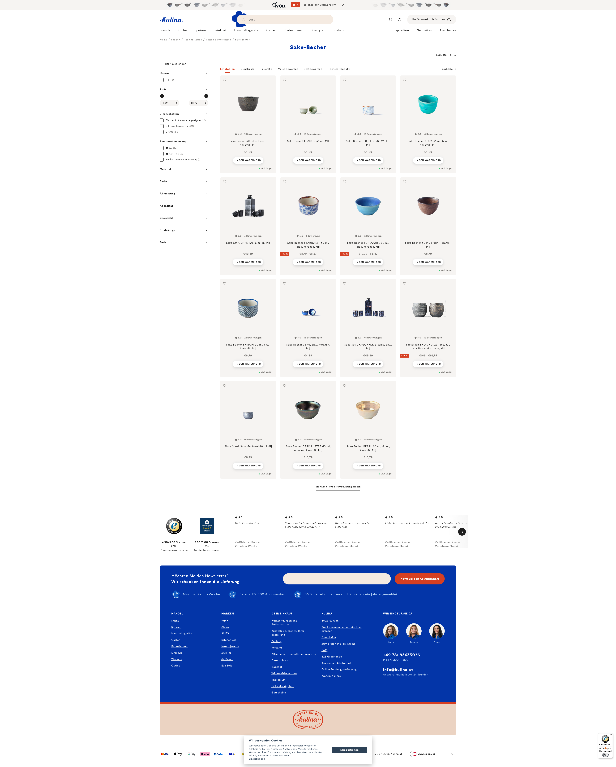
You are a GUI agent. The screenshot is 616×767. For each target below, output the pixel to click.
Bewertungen (330, 620)
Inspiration (401, 30)
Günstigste (248, 69)
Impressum (278, 680)
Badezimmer (179, 646)
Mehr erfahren (281, 755)
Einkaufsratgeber (282, 686)
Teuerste (266, 69)
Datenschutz (279, 660)
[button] (338, 70)
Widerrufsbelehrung (284, 673)
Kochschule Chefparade (336, 663)
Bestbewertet (313, 69)
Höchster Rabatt (339, 69)
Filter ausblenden (175, 64)
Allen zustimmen (349, 750)
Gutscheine (278, 692)
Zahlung (276, 641)
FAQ (324, 650)
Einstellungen (257, 759)
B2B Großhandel (332, 656)
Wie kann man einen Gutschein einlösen (341, 629)
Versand (276, 647)
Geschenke (448, 30)
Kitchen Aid (229, 640)
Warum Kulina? (331, 676)
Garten (175, 640)
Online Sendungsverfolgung (339, 669)
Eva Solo (226, 665)
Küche (175, 620)
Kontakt (276, 667)
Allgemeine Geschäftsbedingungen (293, 654)
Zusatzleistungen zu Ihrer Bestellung (287, 633)
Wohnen (176, 659)
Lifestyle (177, 653)
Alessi (225, 627)
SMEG (225, 633)
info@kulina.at (398, 670)
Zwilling (226, 653)
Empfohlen (227, 69)
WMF (224, 620)
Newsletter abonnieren (420, 579)
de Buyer (227, 659)
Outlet (175, 665)
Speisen (176, 627)
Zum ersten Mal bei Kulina (338, 644)
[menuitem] (165, 31)
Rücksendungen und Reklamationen (284, 622)
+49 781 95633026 (401, 655)
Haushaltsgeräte (182, 633)
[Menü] (611, 735)
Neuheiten (424, 30)
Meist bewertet (288, 69)
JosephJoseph (230, 646)
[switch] (605, 755)
